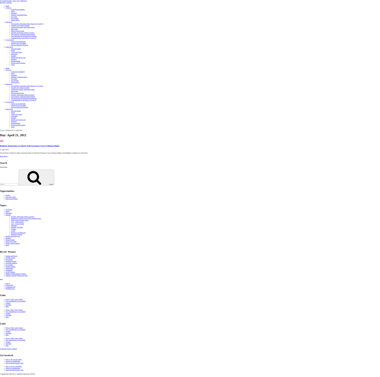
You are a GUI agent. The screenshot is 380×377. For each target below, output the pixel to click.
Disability (14, 225)
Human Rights (15, 61)
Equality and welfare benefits (20, 25)
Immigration (9, 268)
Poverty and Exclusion (18, 63)
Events (8, 195)
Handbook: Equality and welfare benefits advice (26, 218)
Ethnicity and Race (17, 227)
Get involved (10, 40)
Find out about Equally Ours (14, 363)
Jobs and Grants (11, 197)
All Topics (9, 209)
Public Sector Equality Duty (20, 220)
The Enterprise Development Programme (24, 36)
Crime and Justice (16, 52)
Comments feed (10, 287)
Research (14, 13)
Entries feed (9, 285)
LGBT (13, 231)
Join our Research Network (19, 45)
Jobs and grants (16, 49)
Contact (8, 303)
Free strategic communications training (23, 34)
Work (13, 65)
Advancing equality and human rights (23, 27)
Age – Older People (17, 222)
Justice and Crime (11, 241)
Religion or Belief (16, 234)
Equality (13, 56)
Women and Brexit (11, 256)
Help (7, 306)
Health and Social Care (18, 57)
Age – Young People (17, 224)
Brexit (13, 50)
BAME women (10, 258)
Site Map (8, 305)
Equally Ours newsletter (18, 43)
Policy (13, 11)
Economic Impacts (11, 263)
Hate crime (14, 29)
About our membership (18, 41)
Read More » (4, 156)
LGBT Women (10, 272)
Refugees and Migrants (18, 233)
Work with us (15, 20)
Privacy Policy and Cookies (14, 299)
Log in (8, 283)
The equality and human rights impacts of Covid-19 (27, 24)
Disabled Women (11, 261)
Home (7, 6)
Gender (13, 229)
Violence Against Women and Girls (17, 275)
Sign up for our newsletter (14, 359)
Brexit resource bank (17, 31)
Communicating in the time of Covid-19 (23, 38)
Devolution (9, 259)
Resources (9, 22)
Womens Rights (10, 267)
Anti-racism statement (18, 9)
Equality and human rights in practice (22, 33)
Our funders (15, 18)
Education (14, 54)
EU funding (9, 265)
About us (8, 8)
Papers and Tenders (12, 199)
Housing (13, 59)
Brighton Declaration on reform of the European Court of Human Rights (29, 146)
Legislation (9, 270)
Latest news (9, 47)
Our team (14, 17)
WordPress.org (10, 289)
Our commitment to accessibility (16, 301)
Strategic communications (19, 15)
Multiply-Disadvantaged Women (16, 274)
